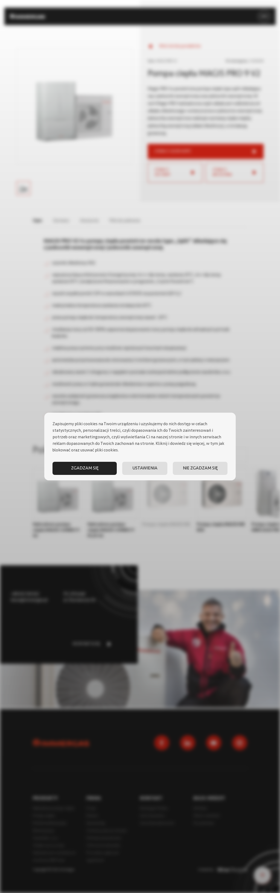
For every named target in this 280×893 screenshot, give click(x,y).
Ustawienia (145, 468)
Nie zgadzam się (200, 468)
